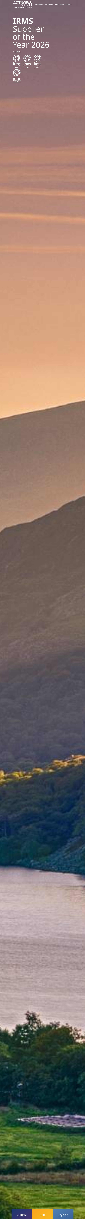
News (62, 5)
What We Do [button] (39, 5)
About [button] (57, 5)
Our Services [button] (49, 5)
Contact (68, 5)
